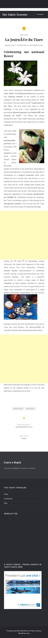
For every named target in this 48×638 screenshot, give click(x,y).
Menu (41, 14)
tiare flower (30, 409)
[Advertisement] (24, 235)
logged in (17, 468)
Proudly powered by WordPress (18, 631)
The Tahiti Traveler (14, 14)
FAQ (5, 503)
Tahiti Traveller (18, 45)
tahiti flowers (18, 409)
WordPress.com (23, 633)
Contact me (8, 499)
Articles (24, 35)
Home (6, 494)
